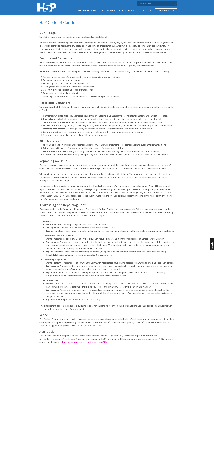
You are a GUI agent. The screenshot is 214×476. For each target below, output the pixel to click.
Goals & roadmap (127, 10)
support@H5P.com (121, 177)
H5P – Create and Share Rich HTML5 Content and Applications (47, 7)
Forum (141, 10)
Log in (150, 10)
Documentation (108, 10)
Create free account (166, 10)
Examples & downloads (87, 10)
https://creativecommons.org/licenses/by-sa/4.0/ (84, 342)
